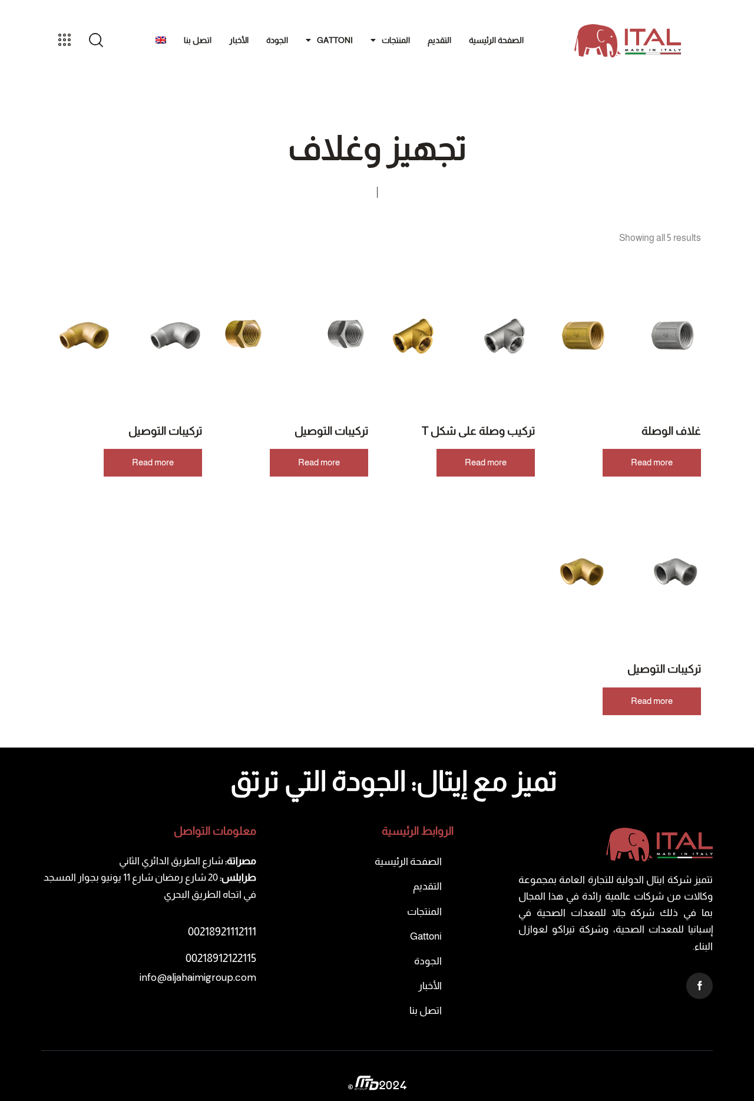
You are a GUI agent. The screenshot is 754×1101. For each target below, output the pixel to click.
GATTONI (335, 40)
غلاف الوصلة (671, 431)
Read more (652, 462)
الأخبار (239, 40)
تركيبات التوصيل (331, 431)
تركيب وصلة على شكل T (478, 431)
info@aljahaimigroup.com (198, 977)
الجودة (277, 40)
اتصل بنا (197, 40)
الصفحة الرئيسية (496, 40)
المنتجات (396, 40)
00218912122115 (221, 958)
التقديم (439, 40)
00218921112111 (222, 931)
